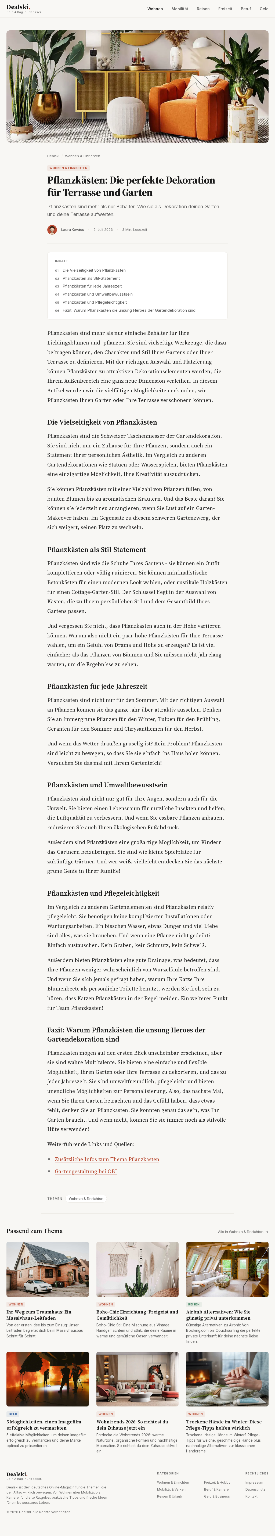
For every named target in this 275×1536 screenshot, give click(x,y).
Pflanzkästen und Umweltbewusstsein (98, 294)
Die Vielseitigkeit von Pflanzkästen (94, 270)
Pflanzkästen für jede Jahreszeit (92, 286)
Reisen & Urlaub (169, 1496)
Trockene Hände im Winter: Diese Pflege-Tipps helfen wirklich (224, 1425)
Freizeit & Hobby (217, 1482)
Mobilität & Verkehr (172, 1489)
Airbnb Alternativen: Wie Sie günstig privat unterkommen (218, 1315)
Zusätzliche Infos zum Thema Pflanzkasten (107, 1159)
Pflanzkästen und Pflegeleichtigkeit (95, 302)
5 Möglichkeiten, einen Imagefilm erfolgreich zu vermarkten (43, 1425)
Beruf (246, 8)
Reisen (203, 8)
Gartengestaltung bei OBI (86, 1171)
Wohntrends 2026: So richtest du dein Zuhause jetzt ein (132, 1425)
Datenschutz (255, 1489)
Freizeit (225, 8)
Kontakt (251, 1496)
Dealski (24, 8)
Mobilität (180, 8)
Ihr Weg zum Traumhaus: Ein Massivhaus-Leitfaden (38, 1315)
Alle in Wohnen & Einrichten (243, 1231)
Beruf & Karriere (216, 1489)
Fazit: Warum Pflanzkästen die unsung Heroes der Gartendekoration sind (129, 310)
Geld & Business (217, 1496)
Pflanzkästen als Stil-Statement (91, 278)
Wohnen (155, 8)
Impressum (254, 1482)
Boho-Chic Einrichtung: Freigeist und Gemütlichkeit (137, 1315)
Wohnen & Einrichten (82, 156)
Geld (264, 8)
